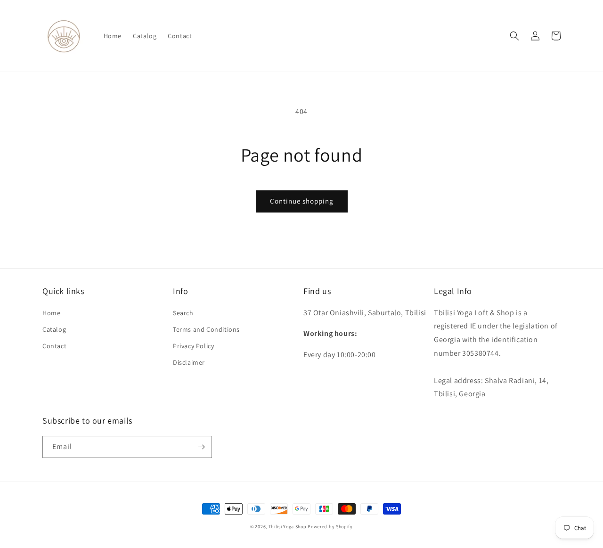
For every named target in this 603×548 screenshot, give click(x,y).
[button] (514, 35)
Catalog (54, 329)
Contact (54, 346)
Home (51, 313)
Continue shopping (302, 200)
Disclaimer (189, 362)
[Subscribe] (201, 447)
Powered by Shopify (330, 526)
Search (183, 313)
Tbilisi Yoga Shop (288, 526)
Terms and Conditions (206, 329)
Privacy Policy (193, 346)
